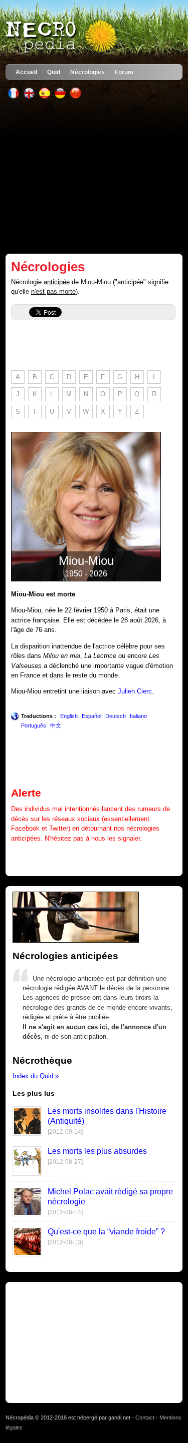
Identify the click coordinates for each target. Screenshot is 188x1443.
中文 (55, 726)
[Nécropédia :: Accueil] (62, 37)
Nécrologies (87, 72)
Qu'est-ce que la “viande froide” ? (106, 1231)
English (69, 716)
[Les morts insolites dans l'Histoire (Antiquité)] (27, 1133)
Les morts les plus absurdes (97, 1151)
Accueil (26, 72)
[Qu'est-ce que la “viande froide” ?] (27, 1254)
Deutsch (115, 716)
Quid (53, 72)
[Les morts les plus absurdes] (27, 1173)
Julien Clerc (135, 691)
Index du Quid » (36, 1076)
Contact (144, 1417)
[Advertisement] (94, 176)
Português (33, 726)
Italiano (138, 716)
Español (91, 716)
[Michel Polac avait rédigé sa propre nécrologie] (27, 1214)
